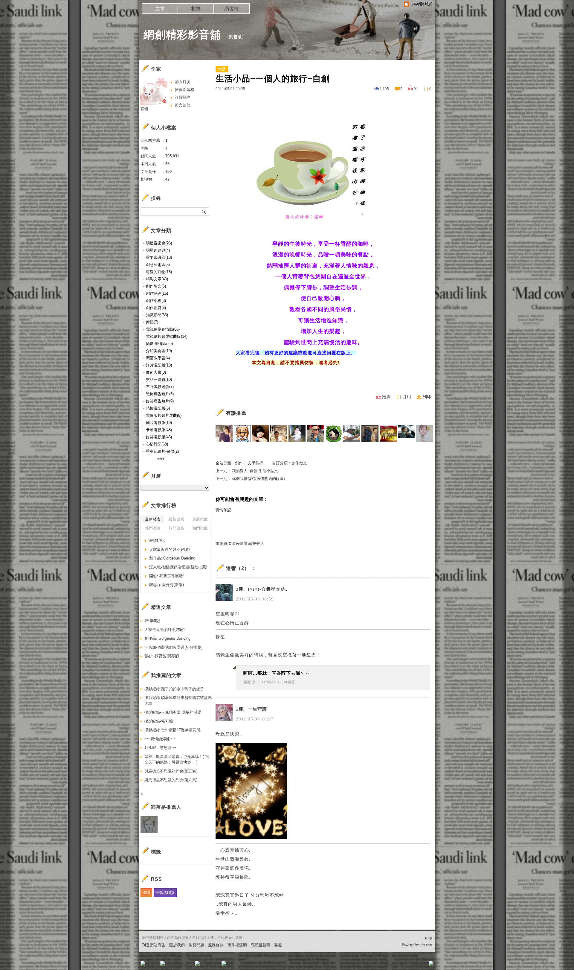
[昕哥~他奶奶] (406, 433)
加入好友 (182, 82)
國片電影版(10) (159, 422)
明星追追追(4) (158, 250)
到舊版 (235, 37)
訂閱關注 (182, 97)
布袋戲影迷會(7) (160, 386)
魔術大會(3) (156, 372)
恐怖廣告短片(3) (160, 394)
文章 (160, 8)
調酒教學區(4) (158, 358)
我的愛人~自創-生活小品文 (255, 471)
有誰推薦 (236, 413)
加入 (404, 965)
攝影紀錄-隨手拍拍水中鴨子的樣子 (174, 689)
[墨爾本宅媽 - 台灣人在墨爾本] (297, 433)
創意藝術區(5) (158, 264)
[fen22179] (260, 433)
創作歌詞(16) (157, 293)
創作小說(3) (156, 300)
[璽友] (315, 433)
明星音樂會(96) (159, 243)
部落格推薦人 (166, 807)
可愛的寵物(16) (159, 272)
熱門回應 (176, 528)
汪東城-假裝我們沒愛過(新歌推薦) (178, 567)
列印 (426, 396)
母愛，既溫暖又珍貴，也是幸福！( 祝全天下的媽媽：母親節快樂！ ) (176, 759)
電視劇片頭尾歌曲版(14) (166, 336)
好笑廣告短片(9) (160, 401)
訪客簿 (232, 8)
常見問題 (196, 945)
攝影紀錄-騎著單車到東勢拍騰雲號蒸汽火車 (178, 700)
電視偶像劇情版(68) (163, 329)
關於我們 (177, 945)
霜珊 (247, 682)
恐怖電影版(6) (158, 408)
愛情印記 (223, 510)
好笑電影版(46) (159, 437)
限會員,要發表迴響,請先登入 (240, 543)
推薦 (386, 396)
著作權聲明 (237, 945)
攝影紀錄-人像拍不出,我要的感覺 (172, 712)
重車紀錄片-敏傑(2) (162, 451)
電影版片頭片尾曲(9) (163, 415)
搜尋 (204, 211)
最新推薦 (200, 519)
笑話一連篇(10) (159, 379)
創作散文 (299, 463)
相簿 (196, 8)
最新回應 (176, 519)
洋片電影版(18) (159, 365)
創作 (239, 463)
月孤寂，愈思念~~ (160, 747)
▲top (428, 938)
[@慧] (224, 433)
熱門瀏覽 (153, 528)
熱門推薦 (200, 528)
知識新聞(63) (157, 315)
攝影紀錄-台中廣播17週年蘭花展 (172, 730)
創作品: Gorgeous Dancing (172, 558)
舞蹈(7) (152, 322)
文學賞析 (255, 463)
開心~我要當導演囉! (166, 576)
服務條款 (216, 945)
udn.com (426, 945)
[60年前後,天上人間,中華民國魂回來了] (278, 433)
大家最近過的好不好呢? (169, 549)
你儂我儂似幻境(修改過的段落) (258, 478)
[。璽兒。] (369, 433)
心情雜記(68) (157, 444)
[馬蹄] (351, 433)
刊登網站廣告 (153, 945)
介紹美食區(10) (159, 351)
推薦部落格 (184, 89)
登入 (393, 965)
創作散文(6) (156, 286)
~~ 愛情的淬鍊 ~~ (160, 739)
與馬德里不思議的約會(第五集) (170, 771)
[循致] (333, 433)
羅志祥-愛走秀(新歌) (166, 585)
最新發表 (153, 519)
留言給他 (182, 105)
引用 (406, 396)
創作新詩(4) (156, 307)
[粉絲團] (143, 963)
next (160, 459)
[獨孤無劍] (242, 433)
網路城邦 (419, 965)
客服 (278, 945)
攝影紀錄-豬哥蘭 (158, 721)
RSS (146, 892)
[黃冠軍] (388, 433)
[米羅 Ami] (424, 433)
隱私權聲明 (260, 945)
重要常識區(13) (159, 257)
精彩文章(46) (157, 279)
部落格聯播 (165, 892)
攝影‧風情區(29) (159, 343)
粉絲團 (152, 965)
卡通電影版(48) (159, 430)
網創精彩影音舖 (182, 34)
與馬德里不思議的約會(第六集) (170, 780)
